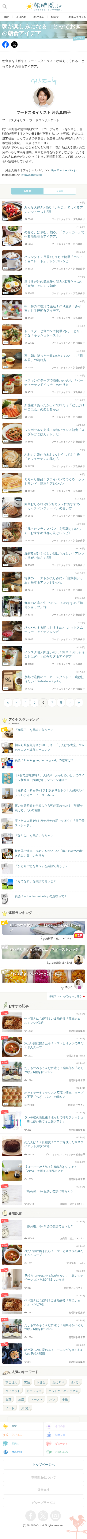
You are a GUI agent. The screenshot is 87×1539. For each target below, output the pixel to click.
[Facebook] (5, 47)
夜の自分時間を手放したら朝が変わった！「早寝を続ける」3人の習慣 (49, 808)
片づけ (25, 1408)
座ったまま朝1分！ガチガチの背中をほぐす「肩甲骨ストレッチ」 (49, 823)
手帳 (65, 1399)
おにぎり (58, 1382)
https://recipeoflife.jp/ (63, 170)
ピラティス (34, 1391)
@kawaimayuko (31, 174)
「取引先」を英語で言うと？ (34, 835)
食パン (75, 1382)
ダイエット (12, 1391)
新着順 (27, 191)
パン (52, 1399)
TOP (14, 1426)
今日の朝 (60, 1426)
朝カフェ (60, 1434)
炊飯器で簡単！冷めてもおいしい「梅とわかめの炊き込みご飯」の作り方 (45, 853)
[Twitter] (14, 47)
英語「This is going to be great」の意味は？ (44, 760)
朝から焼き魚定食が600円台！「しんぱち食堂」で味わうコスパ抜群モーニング (50, 747)
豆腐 (21, 1399)
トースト (37, 1399)
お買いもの (61, 1452)
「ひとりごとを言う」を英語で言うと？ (41, 866)
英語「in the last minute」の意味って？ (41, 896)
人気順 (60, 191)
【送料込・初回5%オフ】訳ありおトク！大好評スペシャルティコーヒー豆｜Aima (49, 793)
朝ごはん (11, 1382)
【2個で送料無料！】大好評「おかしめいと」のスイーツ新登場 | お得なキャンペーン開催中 (49, 778)
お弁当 (41, 1382)
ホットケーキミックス (63, 1391)
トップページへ (44, 1464)
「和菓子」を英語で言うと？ (34, 730)
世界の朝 (17, 1452)
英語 (27, 1382)
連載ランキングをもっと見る (65, 996)
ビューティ (61, 1443)
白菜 (8, 1399)
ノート (9, 1408)
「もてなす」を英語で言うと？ (35, 881)
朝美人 (15, 1443)
